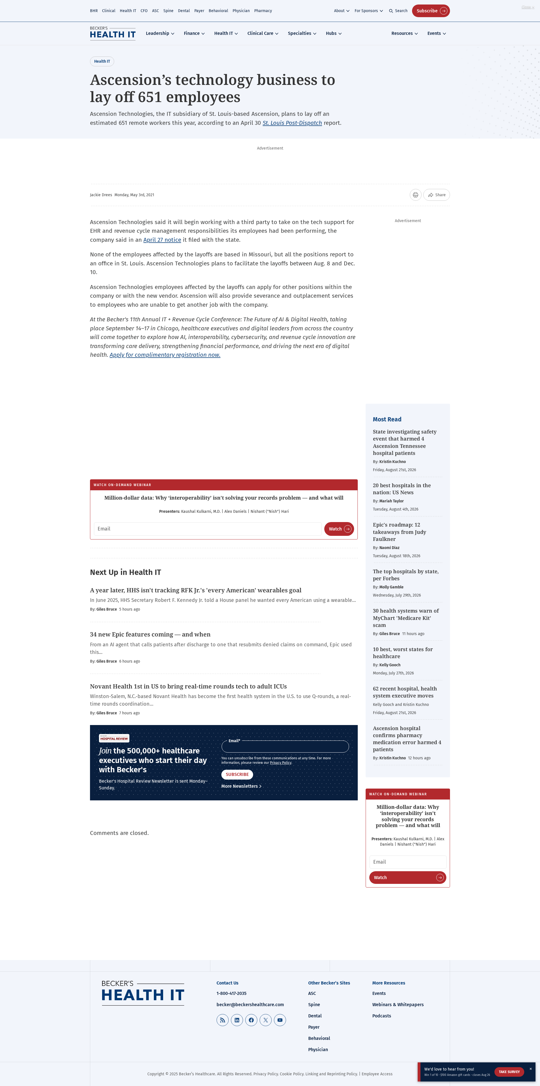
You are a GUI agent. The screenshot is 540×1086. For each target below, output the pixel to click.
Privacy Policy (280, 763)
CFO (144, 10)
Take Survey (509, 1072)
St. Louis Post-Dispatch (292, 123)
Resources (402, 33)
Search (401, 10)
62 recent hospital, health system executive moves (405, 692)
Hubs (331, 33)
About (339, 10)
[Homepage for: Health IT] (113, 33)
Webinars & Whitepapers (398, 1004)
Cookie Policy (291, 1074)
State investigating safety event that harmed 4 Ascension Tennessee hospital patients (404, 442)
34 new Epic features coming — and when (150, 634)
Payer (199, 10)
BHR (94, 10)
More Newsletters (239, 786)
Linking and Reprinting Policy (331, 1074)
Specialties (299, 33)
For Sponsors (366, 10)
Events (434, 33)
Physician (241, 10)
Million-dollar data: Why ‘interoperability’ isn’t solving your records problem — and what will (223, 497)
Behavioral (218, 10)
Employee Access (377, 1074)
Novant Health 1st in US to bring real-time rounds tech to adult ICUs (188, 686)
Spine (168, 10)
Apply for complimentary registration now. (165, 354)
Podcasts (381, 1016)
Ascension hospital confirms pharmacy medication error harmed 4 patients (407, 739)
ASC (155, 10)
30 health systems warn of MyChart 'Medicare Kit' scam (406, 617)
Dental (184, 10)
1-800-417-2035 (231, 993)
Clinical (108, 10)
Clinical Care (260, 33)
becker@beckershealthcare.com (250, 1004)
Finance (192, 33)
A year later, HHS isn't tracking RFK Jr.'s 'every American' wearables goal (196, 590)
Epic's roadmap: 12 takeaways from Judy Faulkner (399, 531)
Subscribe (427, 10)
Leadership (157, 33)
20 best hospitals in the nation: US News (402, 489)
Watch (335, 529)
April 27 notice (162, 239)
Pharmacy (263, 10)
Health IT (128, 10)
